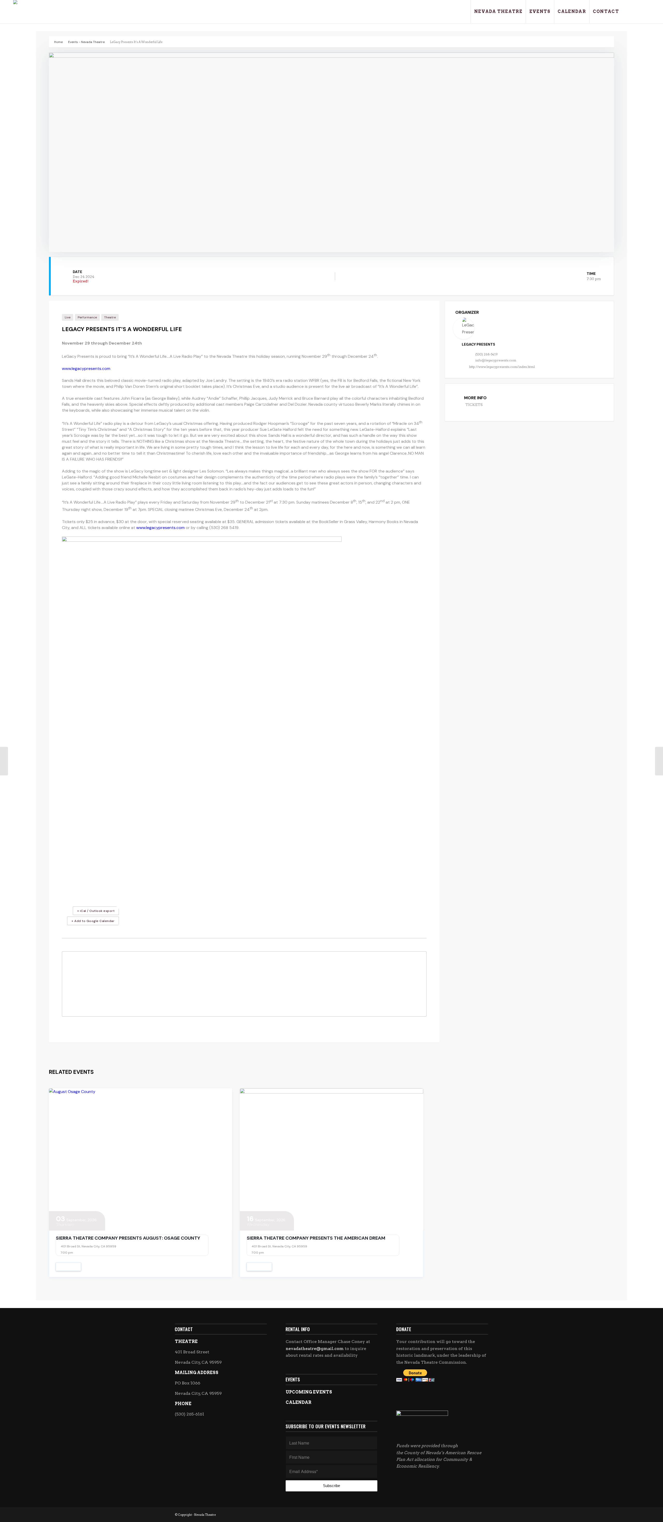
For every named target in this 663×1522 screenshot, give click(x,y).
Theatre (110, 317)
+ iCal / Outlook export (96, 911)
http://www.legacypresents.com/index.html (502, 367)
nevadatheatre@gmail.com (315, 1348)
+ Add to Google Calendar (92, 921)
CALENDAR (298, 1402)
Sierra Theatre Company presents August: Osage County (128, 1238)
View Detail (68, 1267)
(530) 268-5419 (486, 354)
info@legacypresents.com (495, 360)
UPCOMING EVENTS (309, 1392)
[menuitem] (498, 11)
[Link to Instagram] (638, 11)
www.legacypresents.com (86, 368)
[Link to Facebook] (630, 11)
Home (58, 42)
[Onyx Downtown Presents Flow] (4, 761)
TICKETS (474, 405)
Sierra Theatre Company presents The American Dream (316, 1238)
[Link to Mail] (646, 11)
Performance (87, 317)
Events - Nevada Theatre (86, 42)
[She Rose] (659, 761)
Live (67, 317)
